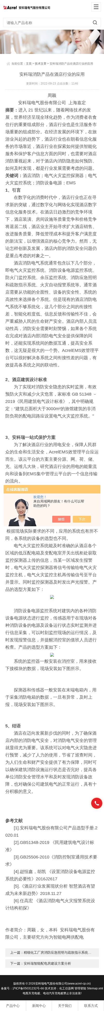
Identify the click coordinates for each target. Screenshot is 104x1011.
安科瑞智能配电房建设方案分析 (47, 963)
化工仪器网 (66, 988)
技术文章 (40, 63)
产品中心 (13, 1006)
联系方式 (91, 1006)
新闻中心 (39, 1006)
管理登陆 (80, 988)
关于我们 (65, 1006)
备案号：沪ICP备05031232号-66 (22, 988)
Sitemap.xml (95, 988)
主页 (29, 63)
